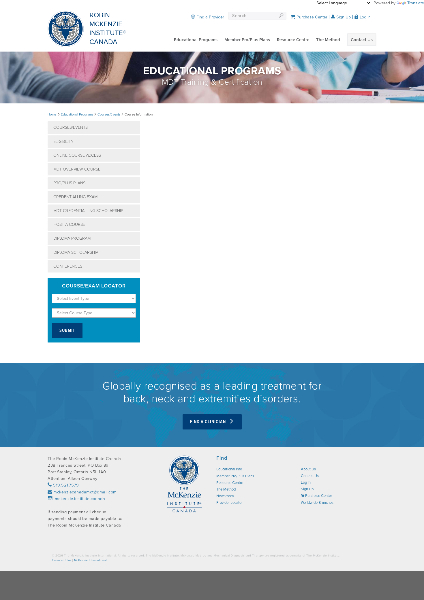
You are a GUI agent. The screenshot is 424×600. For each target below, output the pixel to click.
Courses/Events (108, 114)
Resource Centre (293, 39)
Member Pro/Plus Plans (247, 39)
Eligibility (63, 141)
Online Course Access (77, 155)
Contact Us (362, 39)
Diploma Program (72, 238)
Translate (415, 3)
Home (52, 114)
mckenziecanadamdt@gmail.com (85, 492)
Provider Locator (229, 502)
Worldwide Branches (317, 502)
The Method (328, 39)
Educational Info (229, 469)
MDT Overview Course (76, 169)
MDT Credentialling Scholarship (88, 210)
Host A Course (69, 224)
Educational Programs (195, 39)
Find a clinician (208, 422)
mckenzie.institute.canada (79, 498)
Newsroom (225, 496)
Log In (365, 17)
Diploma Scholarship (75, 252)
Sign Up (343, 17)
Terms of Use (61, 560)
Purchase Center (311, 17)
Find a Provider (209, 17)
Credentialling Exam (75, 196)
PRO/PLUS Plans (69, 183)
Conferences (67, 266)
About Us (308, 469)
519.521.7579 (65, 485)
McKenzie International (90, 560)
